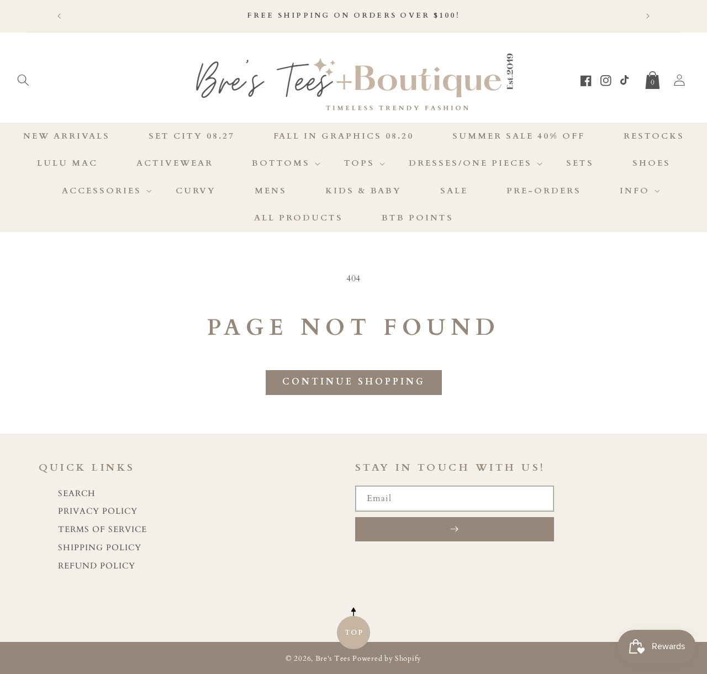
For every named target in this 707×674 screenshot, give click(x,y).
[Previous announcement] (59, 16)
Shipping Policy (99, 548)
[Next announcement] (648, 16)
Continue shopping (353, 382)
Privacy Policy (98, 511)
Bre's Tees (332, 659)
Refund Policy (96, 566)
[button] (23, 78)
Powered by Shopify (386, 659)
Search (77, 493)
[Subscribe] (454, 529)
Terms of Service (102, 529)
